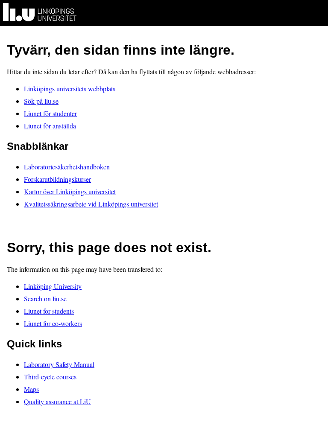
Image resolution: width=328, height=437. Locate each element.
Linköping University (53, 286)
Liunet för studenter (50, 113)
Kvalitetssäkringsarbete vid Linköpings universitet (91, 203)
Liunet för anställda (50, 125)
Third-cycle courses (50, 376)
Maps (31, 389)
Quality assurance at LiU (57, 401)
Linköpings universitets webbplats (69, 88)
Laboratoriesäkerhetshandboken (67, 166)
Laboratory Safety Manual (59, 364)
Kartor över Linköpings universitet (70, 191)
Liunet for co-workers (53, 323)
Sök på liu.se (41, 100)
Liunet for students (49, 310)
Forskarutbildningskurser (57, 179)
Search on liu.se (45, 298)
